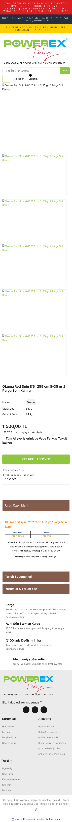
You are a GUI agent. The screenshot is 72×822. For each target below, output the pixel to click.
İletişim (6, 732)
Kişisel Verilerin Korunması (52, 743)
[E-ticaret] (35, 819)
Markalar (7, 790)
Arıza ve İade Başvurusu (51, 753)
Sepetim (6, 784)
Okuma (31, 402)
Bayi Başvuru (9, 743)
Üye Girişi (7, 768)
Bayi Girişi (7, 774)
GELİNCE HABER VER (36, 459)
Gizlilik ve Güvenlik (48, 737)
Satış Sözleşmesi (47, 732)
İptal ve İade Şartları (49, 748)
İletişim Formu (9, 737)
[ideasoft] (18, 819)
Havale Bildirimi (46, 726)
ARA (64, 70)
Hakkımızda (8, 726)
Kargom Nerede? (11, 779)
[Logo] (36, 50)
